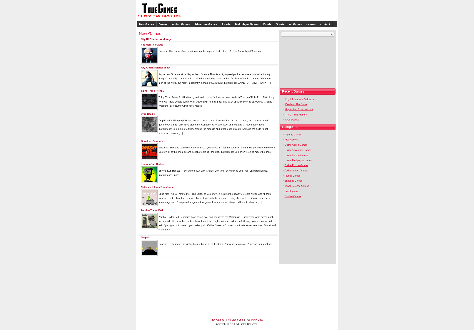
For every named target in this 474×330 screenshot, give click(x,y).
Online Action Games (296, 144)
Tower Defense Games (297, 186)
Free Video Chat (234, 319)
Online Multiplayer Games (298, 160)
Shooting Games (294, 180)
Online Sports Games (296, 170)
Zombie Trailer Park (152, 210)
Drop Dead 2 (148, 114)
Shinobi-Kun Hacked (152, 164)
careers (311, 24)
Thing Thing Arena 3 (152, 90)
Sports (280, 24)
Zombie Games (293, 196)
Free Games (217, 319)
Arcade (226, 24)
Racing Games (293, 175)
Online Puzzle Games (296, 165)
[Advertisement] (307, 10)
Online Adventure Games (298, 150)
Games (163, 24)
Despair (145, 237)
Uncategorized (292, 191)
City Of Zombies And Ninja (156, 39)
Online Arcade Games (296, 155)
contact (325, 24)
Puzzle (267, 24)
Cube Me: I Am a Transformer (157, 187)
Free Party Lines (254, 319)
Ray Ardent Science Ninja (155, 67)
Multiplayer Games (247, 24)
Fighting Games (293, 134)
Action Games (181, 24)
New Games (146, 24)
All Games (295, 24)
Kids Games (291, 139)
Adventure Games (205, 24)
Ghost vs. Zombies (152, 141)
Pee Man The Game (152, 44)
